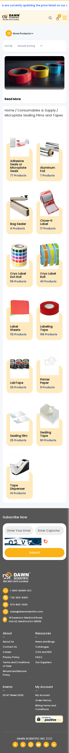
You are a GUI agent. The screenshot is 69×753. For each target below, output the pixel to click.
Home (9, 110)
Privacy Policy (11, 657)
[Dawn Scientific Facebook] (15, 744)
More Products (22, 33)
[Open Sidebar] (65, 17)
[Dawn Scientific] (11, 20)
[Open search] (50, 17)
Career (7, 652)
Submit (34, 552)
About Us (8, 641)
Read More (13, 99)
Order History (43, 700)
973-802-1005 (18, 604)
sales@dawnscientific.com (26, 611)
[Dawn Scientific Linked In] (54, 744)
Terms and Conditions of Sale (16, 664)
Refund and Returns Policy (14, 673)
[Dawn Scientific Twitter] (23, 744)
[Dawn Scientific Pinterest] (46, 744)
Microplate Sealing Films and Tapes (34, 115)
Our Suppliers (43, 662)
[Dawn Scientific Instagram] (30, 744)
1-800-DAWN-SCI (20, 590)
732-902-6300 (19, 597)
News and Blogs (45, 641)
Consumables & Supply (36, 110)
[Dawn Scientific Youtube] (38, 744)
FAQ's (38, 657)
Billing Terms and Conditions (45, 707)
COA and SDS (43, 652)
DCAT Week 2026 (13, 695)
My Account (42, 695)
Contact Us (10, 647)
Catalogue (42, 647)
